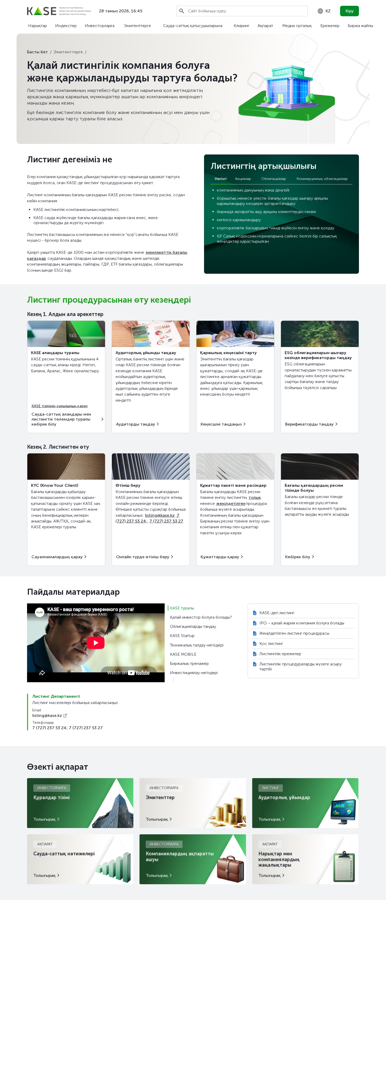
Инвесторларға (99, 25)
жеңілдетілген (230, 503)
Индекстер (66, 25)
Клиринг (241, 25)
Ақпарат (265, 25)
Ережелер (330, 25)
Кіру (350, 10)
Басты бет (37, 51)
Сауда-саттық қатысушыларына (192, 25)
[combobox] (324, 11)
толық (254, 497)
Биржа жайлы (360, 25)
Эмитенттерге (137, 25)
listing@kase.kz (160, 515)
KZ (328, 10)
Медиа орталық (297, 25)
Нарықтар (37, 25)
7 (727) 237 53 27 (166, 521)
